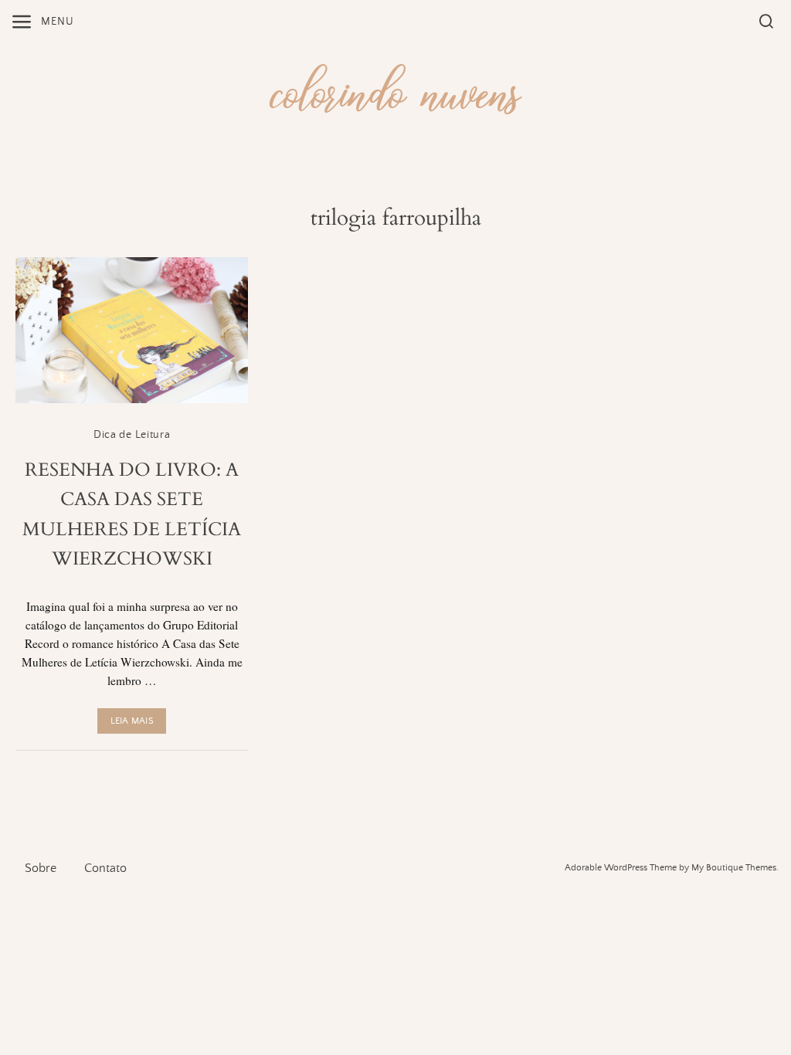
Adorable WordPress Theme (621, 868)
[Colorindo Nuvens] (395, 87)
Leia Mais (132, 721)
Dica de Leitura (132, 435)
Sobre (40, 868)
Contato (105, 868)
